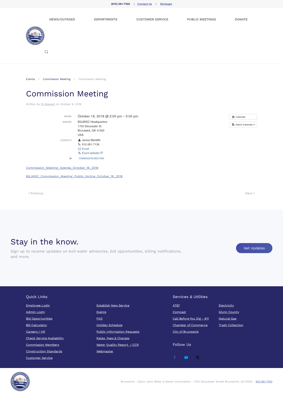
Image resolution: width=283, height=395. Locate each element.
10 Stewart (48, 104)
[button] (46, 51)
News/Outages (62, 19)
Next (248, 193)
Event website (90, 153)
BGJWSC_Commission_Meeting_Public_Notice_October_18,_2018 (74, 176)
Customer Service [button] (152, 19)
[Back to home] (35, 35)
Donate (241, 19)
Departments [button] (105, 19)
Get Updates (254, 248)
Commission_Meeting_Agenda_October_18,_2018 (62, 168)
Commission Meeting (91, 158)
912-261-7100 (264, 381)
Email (85, 149)
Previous (37, 193)
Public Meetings (201, 19)
